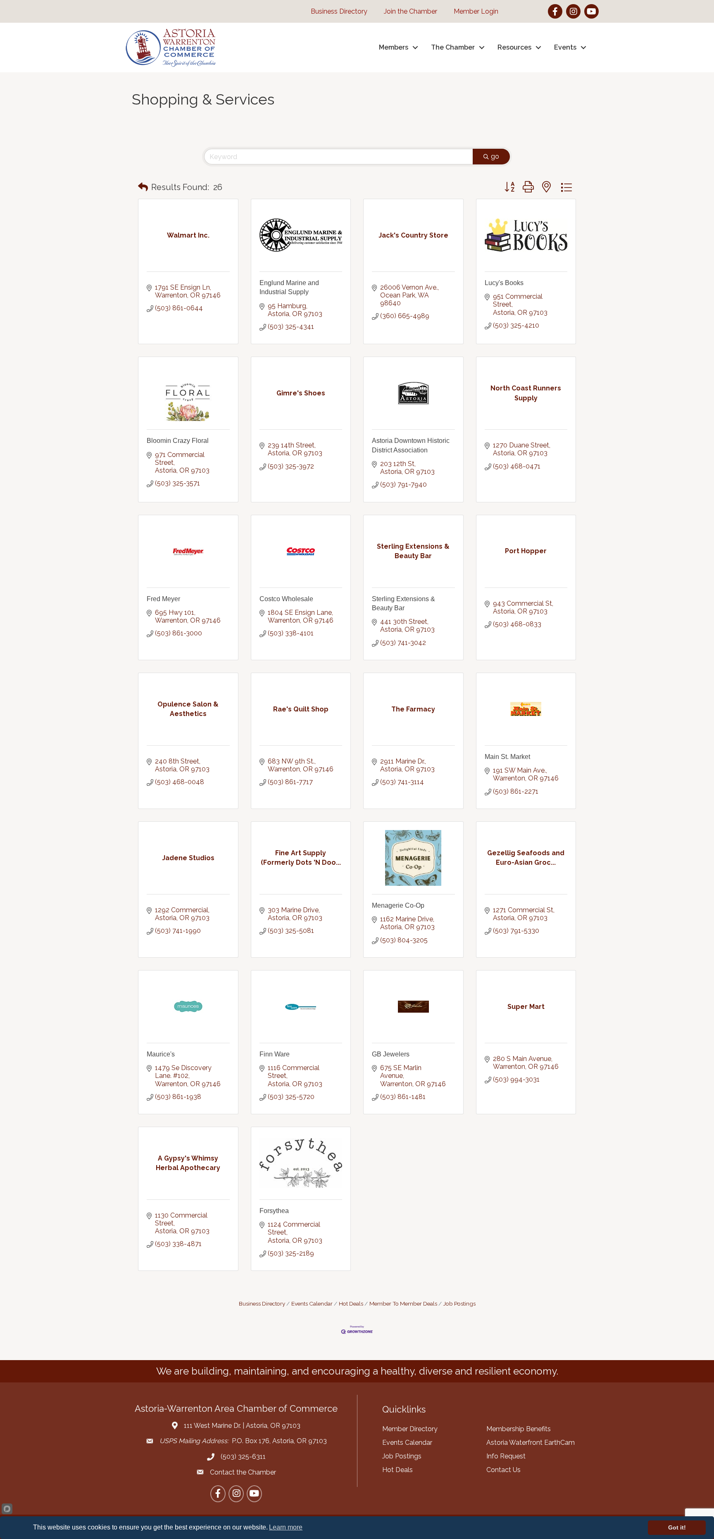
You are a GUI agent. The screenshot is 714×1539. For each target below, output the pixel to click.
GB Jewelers (390, 1054)
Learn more (285, 1527)
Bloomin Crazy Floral (178, 440)
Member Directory (410, 1429)
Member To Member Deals (403, 1303)
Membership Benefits (518, 1429)
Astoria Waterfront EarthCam (530, 1442)
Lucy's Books (504, 282)
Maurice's (161, 1054)
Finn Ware (274, 1054)
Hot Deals (351, 1303)
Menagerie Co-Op (398, 905)
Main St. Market (507, 756)
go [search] (495, 156)
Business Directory (262, 1303)
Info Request (506, 1456)
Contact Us (503, 1470)
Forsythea (274, 1210)
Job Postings (459, 1303)
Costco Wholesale (286, 598)
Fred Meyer (163, 598)
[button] (143, 187)
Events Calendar (312, 1303)
